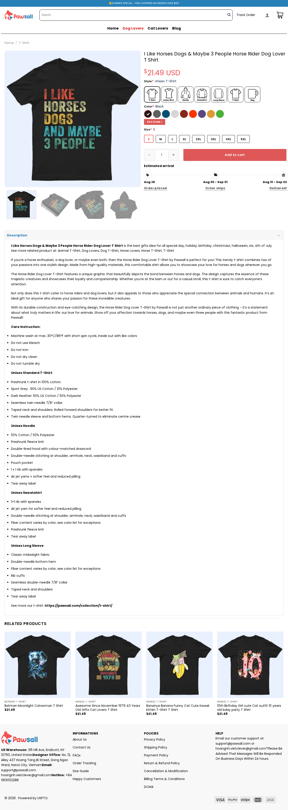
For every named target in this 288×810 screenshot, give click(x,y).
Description (17, 235)
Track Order (245, 15)
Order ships (215, 188)
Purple (202, 114)
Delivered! (278, 188)
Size (148, 129)
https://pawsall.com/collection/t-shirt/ (78, 605)
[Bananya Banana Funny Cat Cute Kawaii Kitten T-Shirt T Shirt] (179, 665)
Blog (176, 28)
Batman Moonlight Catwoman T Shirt (33, 706)
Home (113, 28)
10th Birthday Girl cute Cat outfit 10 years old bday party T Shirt (249, 708)
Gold (211, 114)
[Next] (132, 119)
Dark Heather (157, 114)
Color (149, 106)
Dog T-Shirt (110, 250)
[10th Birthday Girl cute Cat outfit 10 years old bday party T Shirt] (250, 665)
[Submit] (229, 15)
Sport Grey (175, 114)
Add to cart (235, 155)
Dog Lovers (133, 28)
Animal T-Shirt (69, 250)
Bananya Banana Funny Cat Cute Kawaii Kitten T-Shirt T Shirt (177, 708)
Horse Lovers (130, 250)
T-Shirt (24, 43)
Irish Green (220, 114)
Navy (166, 114)
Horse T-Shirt (151, 250)
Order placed (155, 188)
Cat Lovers (158, 28)
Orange (193, 114)
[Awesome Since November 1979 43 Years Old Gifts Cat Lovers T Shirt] (108, 665)
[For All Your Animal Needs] (18, 15)
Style (148, 81)
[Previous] (13, 119)
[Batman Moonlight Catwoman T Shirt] (37, 665)
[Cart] (280, 15)
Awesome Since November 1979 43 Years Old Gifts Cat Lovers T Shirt (107, 708)
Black (148, 114)
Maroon (184, 114)
